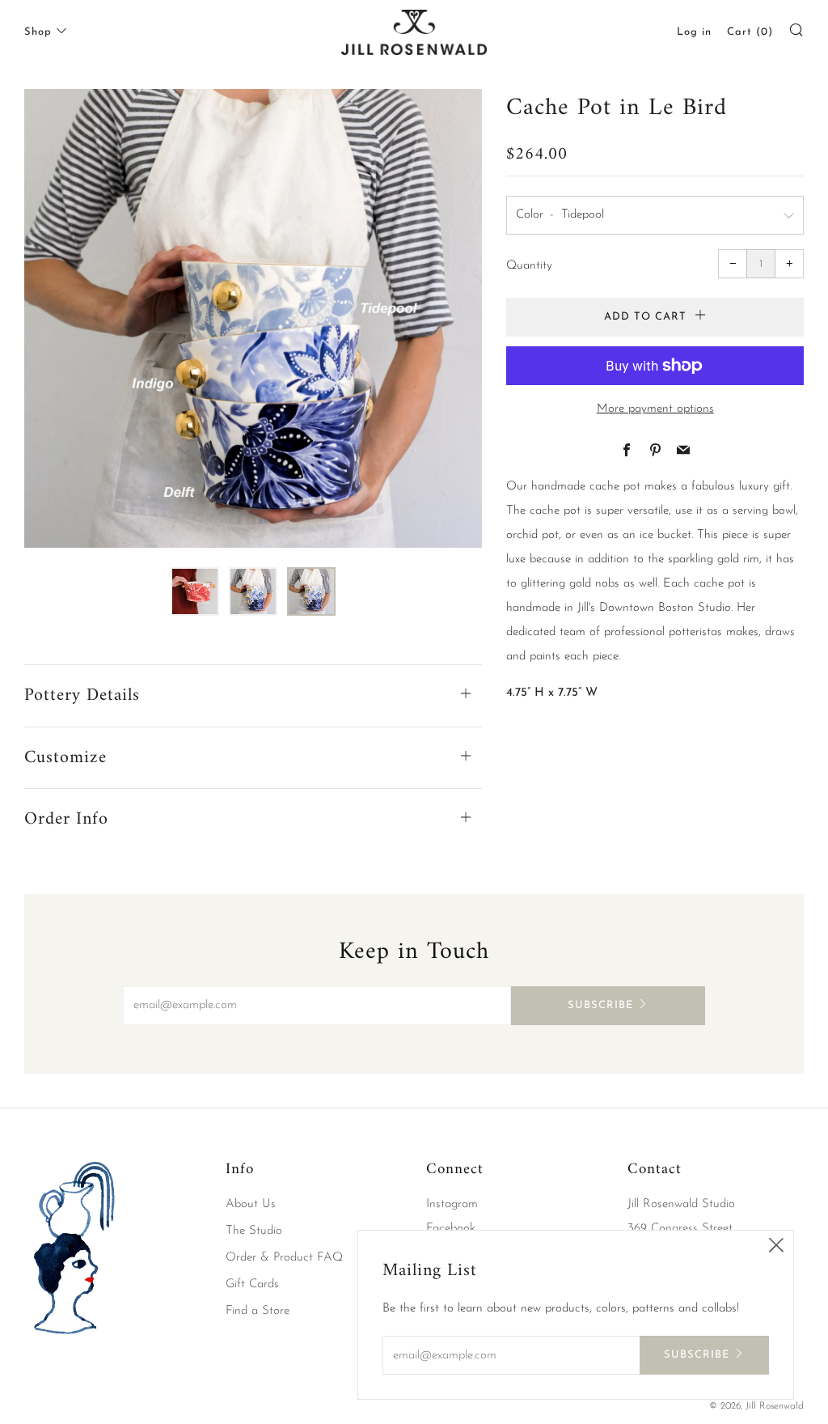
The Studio (254, 1231)
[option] (253, 318)
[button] (195, 591)
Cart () (750, 32)
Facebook (450, 1229)
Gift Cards (252, 1284)
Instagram (452, 1204)
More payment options (655, 409)
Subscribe (600, 1005)
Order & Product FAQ (284, 1258)
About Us (251, 1204)
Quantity (529, 266)
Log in (694, 32)
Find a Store (257, 1311)
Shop (38, 32)
